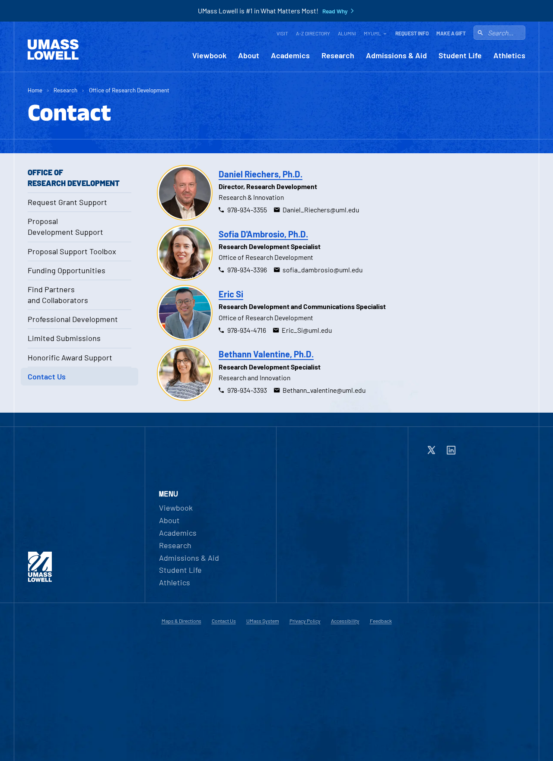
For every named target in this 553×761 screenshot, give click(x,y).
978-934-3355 (247, 209)
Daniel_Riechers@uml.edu (321, 209)
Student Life (460, 55)
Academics (290, 55)
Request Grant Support (67, 202)
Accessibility (345, 621)
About (248, 55)
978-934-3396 (247, 269)
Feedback (381, 621)
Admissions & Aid (396, 55)
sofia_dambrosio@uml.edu (322, 269)
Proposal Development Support (65, 226)
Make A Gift (451, 33)
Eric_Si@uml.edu (307, 330)
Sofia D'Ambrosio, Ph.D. (263, 234)
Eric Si (231, 294)
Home (35, 90)
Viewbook (209, 55)
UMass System (262, 621)
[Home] (53, 49)
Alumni (347, 33)
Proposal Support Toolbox (72, 251)
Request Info (412, 33)
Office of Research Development (129, 90)
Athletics (509, 55)
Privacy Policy (305, 621)
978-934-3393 (247, 390)
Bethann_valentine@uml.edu (324, 390)
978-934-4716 (246, 330)
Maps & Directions (181, 621)
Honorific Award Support (70, 357)
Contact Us (47, 376)
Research (337, 55)
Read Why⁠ (335, 11)
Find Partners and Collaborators (58, 294)
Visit (282, 33)
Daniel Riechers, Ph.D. (260, 174)
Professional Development (73, 319)
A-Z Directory (313, 33)
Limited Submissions (64, 338)
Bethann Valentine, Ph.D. (266, 354)
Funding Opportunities (66, 270)
